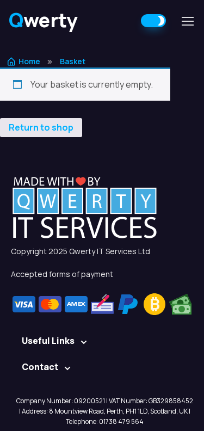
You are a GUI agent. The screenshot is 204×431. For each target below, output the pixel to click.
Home (29, 61)
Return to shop (41, 127)
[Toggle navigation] (187, 21)
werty (43, 20)
